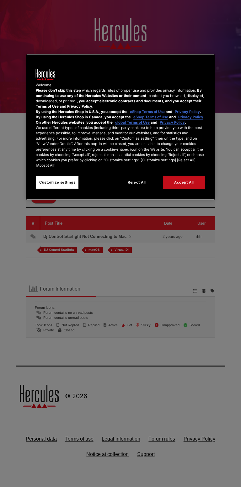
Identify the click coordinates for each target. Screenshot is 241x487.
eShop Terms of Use (147, 112)
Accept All (184, 182)
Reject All (137, 182)
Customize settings (57, 182)
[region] (120, 127)
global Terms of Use (132, 122)
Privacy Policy (187, 112)
